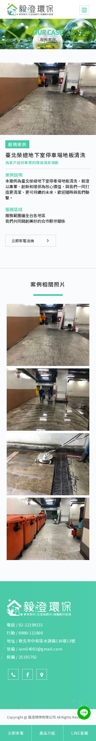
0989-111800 (31, 633)
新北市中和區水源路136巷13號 (47, 641)
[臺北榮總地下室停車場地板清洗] (48, 365)
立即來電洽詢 (22, 240)
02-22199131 (31, 624)
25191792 (28, 657)
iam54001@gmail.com (40, 649)
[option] (48, 34)
